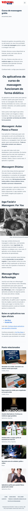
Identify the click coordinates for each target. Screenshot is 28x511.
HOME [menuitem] (6, 496)
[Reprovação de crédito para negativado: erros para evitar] (14, 381)
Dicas (10, 16)
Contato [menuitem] (4, 499)
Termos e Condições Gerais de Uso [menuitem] (17, 499)
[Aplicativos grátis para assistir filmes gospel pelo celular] (14, 475)
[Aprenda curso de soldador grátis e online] (14, 452)
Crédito (3, 370)
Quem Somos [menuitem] (12, 496)
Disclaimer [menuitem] (20, 496)
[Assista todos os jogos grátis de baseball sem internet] (14, 428)
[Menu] (24, 2)
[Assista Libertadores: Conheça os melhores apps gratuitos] (14, 404)
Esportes (10, 418)
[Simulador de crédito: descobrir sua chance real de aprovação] (14, 357)
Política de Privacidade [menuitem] (14, 501)
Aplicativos (5, 16)
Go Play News (19, 332)
